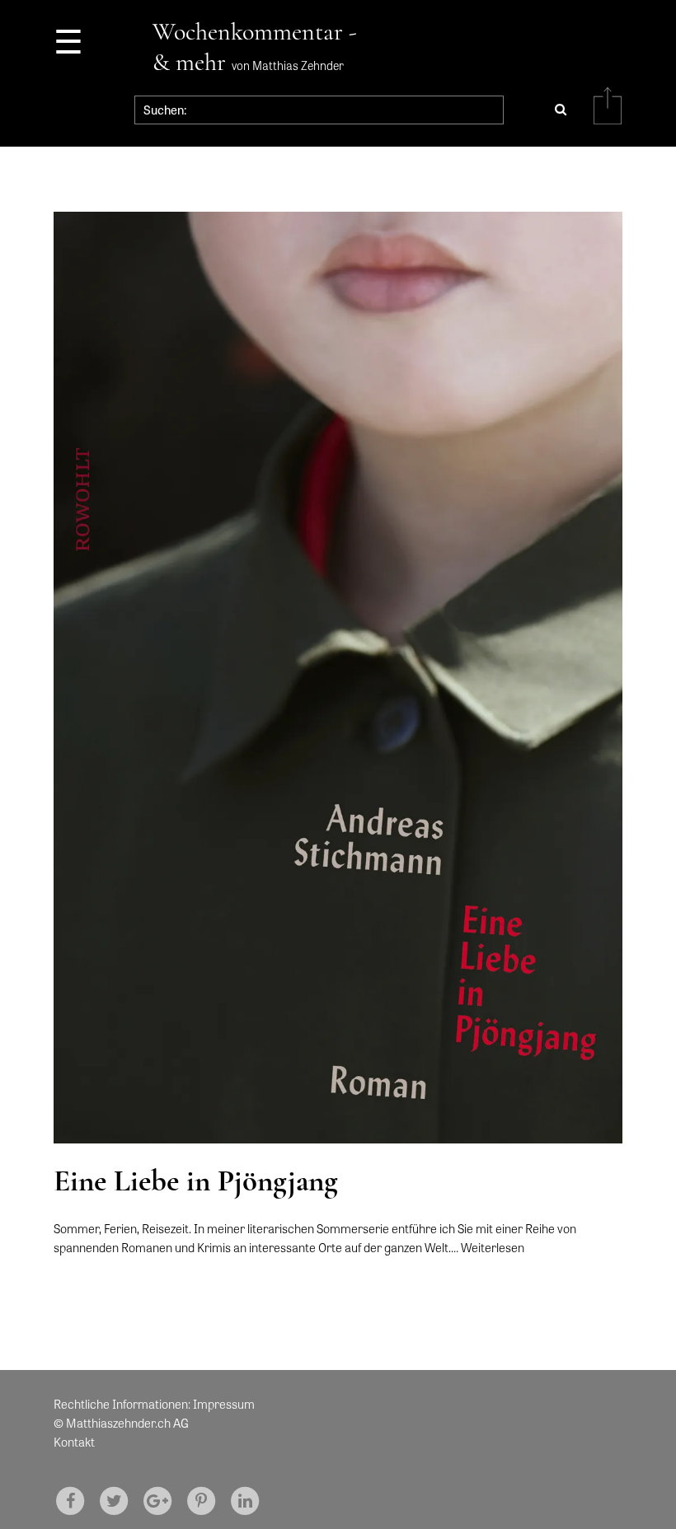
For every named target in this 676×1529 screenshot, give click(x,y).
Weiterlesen (492, 1247)
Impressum (224, 1404)
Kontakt (74, 1442)
